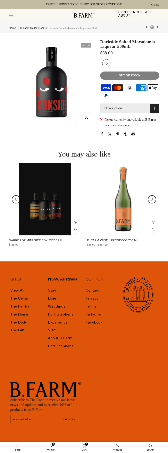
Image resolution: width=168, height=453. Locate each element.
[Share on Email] (133, 134)
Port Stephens (60, 314)
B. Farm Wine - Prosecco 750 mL (112, 240)
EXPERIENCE (129, 12)
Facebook (94, 322)
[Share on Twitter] (110, 134)
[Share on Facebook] (102, 134)
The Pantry (20, 306)
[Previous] (16, 199)
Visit (52, 330)
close (14, 4)
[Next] (152, 199)
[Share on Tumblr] (125, 134)
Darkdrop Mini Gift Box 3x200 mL (35, 240)
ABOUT (124, 15)
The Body (18, 322)
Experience (58, 322)
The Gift (17, 330)
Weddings (56, 306)
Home (12, 28)
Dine (52, 298)
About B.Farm (60, 338)
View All (17, 290)
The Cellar (19, 298)
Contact (93, 290)
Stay (52, 290)
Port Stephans (60, 346)
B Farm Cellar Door (32, 28)
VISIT (144, 12)
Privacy (92, 298)
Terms (91, 306)
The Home (19, 314)
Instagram (94, 314)
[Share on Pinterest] (117, 134)
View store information (117, 125)
